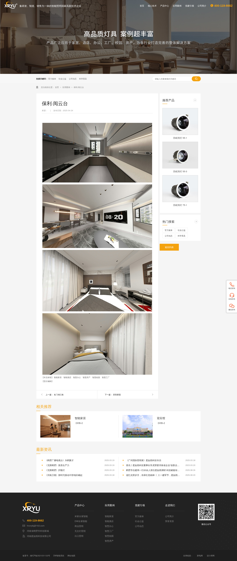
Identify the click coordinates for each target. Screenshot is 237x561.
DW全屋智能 (81, 521)
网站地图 (71, 555)
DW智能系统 (58, 555)
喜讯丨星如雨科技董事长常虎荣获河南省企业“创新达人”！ (153, 465)
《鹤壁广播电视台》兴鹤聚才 (59, 460)
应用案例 (177, 5)
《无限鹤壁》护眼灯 (55, 470)
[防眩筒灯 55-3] (180, 155)
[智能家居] (55, 426)
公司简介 (202, 5)
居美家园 (117, 394)
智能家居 (58, 377)
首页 (142, 5)
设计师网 (211, 555)
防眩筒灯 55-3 (180, 171)
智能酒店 (68, 377)
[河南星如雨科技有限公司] (48, 507)
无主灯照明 (80, 531)
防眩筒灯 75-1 (180, 205)
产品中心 (164, 5)
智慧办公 (77, 377)
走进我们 (170, 505)
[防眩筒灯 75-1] (180, 188)
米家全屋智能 (81, 516)
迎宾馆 (161, 418)
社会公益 (62, 78)
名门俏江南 (59, 394)
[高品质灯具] (118, 37)
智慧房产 (87, 377)
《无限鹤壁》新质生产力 (57, 465)
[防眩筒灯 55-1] (180, 121)
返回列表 (169, 247)
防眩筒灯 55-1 (180, 137)
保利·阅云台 (79, 87)
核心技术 (152, 5)
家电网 (200, 555)
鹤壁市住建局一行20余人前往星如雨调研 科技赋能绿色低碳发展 (153, 470)
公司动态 (73, 78)
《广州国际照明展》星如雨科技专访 (143, 460)
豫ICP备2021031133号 (40, 555)
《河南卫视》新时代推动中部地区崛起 (63, 475)
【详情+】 (79, 423)
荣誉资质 (169, 521)
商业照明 (79, 526)
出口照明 (79, 535)
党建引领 (189, 5)
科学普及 (83, 78)
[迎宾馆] (137, 426)
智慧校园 (96, 377)
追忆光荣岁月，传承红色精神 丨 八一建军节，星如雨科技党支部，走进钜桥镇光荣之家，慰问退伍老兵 (153, 475)
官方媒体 (52, 78)
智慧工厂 (106, 377)
